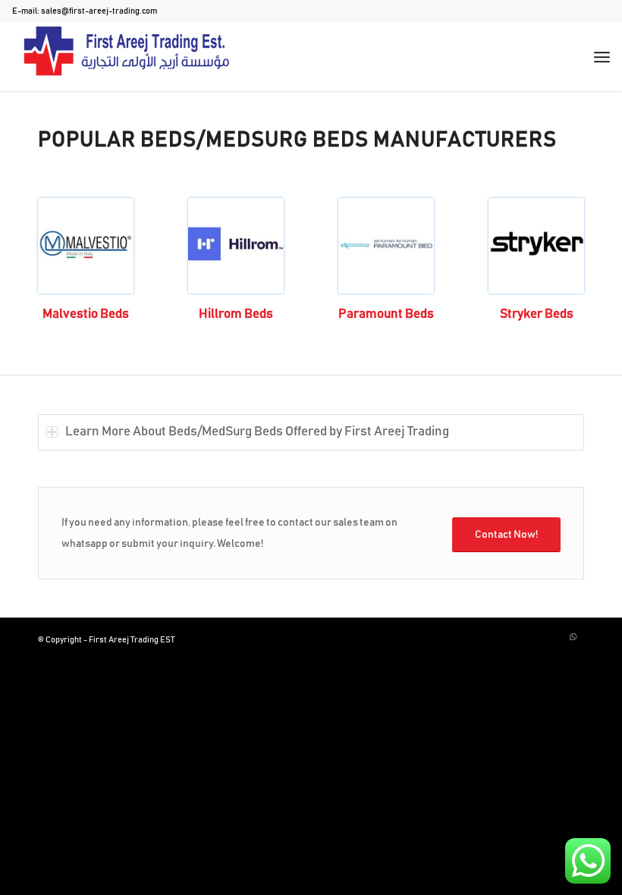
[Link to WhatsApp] (572, 637)
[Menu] (602, 56)
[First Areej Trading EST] (126, 57)
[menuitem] (602, 56)
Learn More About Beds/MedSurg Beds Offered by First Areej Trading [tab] (257, 432)
